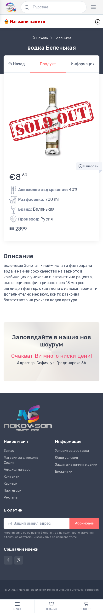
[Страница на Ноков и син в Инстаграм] (18, 560)
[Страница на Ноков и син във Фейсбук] (8, 560)
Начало (42, 38)
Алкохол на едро (17, 470)
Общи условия (66, 458)
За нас (9, 451)
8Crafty (75, 589)
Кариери (10, 484)
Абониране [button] (84, 523)
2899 (20, 229)
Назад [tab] (18, 64)
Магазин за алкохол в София (21, 460)
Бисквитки (63, 472)
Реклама (10, 497)
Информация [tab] (83, 64)
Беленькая (63, 38)
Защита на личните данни (76, 465)
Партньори (12, 490)
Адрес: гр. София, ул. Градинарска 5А (51, 363)
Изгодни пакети (27, 21)
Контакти (11, 477)
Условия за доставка (72, 451)
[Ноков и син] (28, 418)
